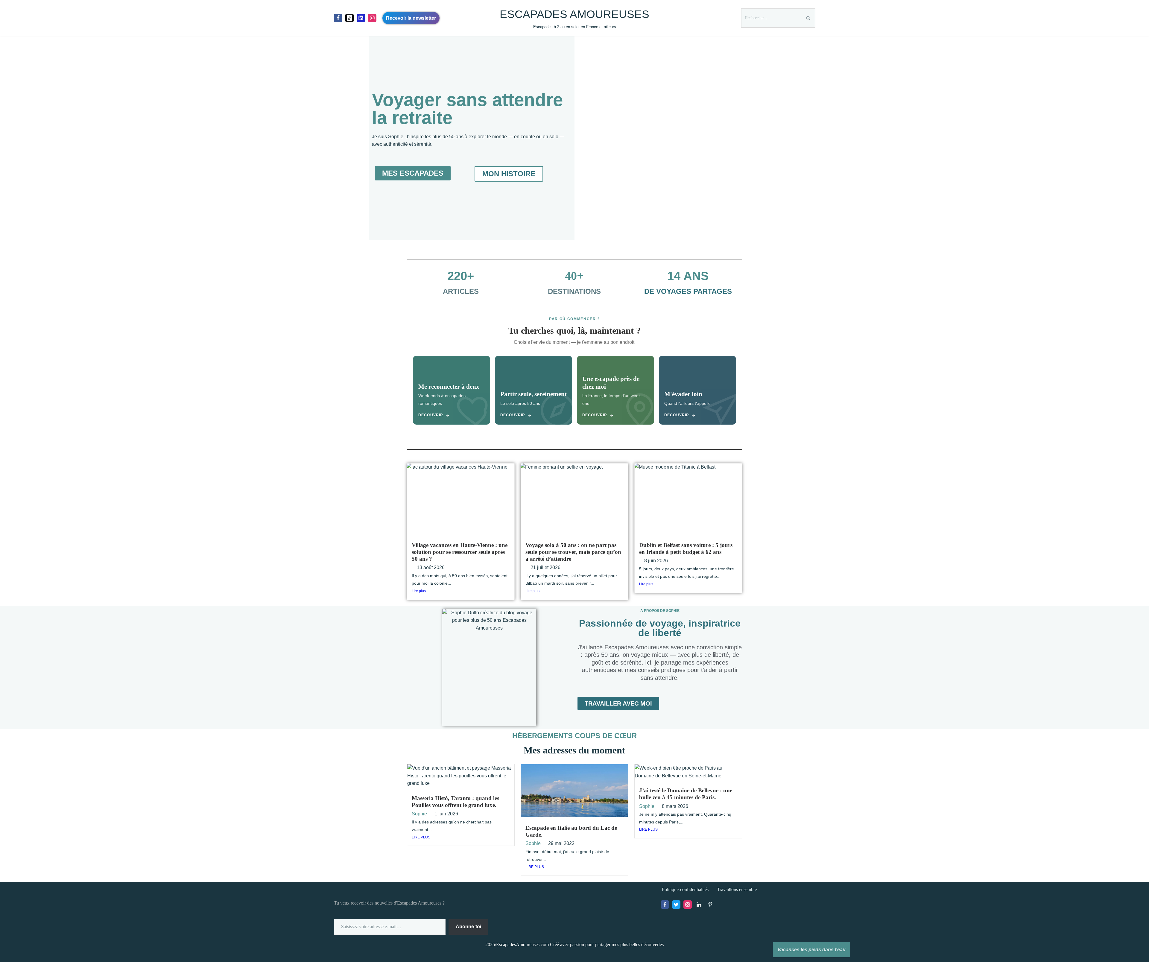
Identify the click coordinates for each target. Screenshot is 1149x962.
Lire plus (419, 591)
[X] (676, 904)
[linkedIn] (361, 18)
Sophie (419, 813)
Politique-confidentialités (685, 889)
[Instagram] (372, 18)
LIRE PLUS (421, 837)
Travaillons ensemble (737, 889)
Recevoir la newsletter (411, 18)
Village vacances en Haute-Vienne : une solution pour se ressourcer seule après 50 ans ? (459, 552)
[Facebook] (338, 18)
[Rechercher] (808, 18)
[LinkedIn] (699, 904)
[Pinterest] (710, 904)
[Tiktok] (349, 18)
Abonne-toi (468, 926)
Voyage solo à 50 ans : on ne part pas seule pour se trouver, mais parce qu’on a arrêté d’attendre (573, 552)
